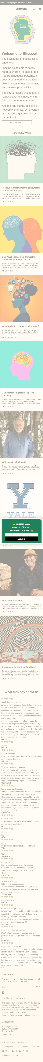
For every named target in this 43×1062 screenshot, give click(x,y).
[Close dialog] (41, 519)
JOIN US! (21, 539)
